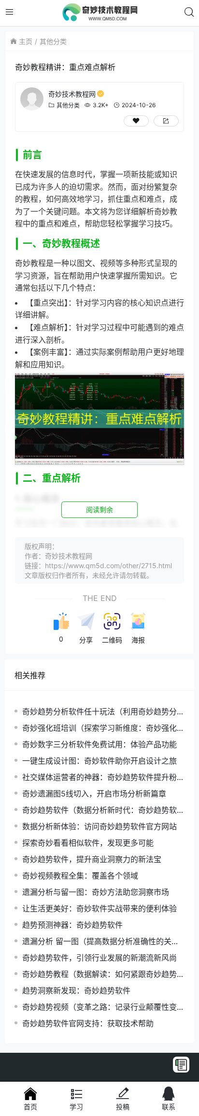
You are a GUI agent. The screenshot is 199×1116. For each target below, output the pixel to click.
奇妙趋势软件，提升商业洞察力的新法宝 (91, 859)
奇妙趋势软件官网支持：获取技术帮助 (88, 1023)
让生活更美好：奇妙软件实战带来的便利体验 (99, 908)
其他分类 (53, 41)
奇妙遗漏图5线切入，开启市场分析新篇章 (94, 793)
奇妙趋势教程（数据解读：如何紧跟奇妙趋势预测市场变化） (103, 974)
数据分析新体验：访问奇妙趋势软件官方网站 (99, 826)
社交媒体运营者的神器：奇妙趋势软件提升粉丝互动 (103, 777)
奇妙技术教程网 (72, 94)
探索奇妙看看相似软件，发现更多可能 (88, 843)
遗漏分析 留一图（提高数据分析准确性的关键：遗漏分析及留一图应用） (96, 941)
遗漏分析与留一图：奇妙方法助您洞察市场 (95, 892)
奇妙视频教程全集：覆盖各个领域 (80, 875)
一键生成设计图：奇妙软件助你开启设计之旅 (99, 761)
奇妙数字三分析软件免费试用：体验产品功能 (99, 744)
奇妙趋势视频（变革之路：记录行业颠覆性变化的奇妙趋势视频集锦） (103, 1007)
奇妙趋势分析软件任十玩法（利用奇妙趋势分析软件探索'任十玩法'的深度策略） (103, 712)
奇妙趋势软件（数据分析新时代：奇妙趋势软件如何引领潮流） (103, 810)
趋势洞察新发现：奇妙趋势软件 (76, 990)
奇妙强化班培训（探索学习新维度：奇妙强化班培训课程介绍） (103, 728)
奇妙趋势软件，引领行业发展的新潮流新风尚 (99, 958)
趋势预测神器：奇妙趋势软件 (72, 925)
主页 (25, 41)
